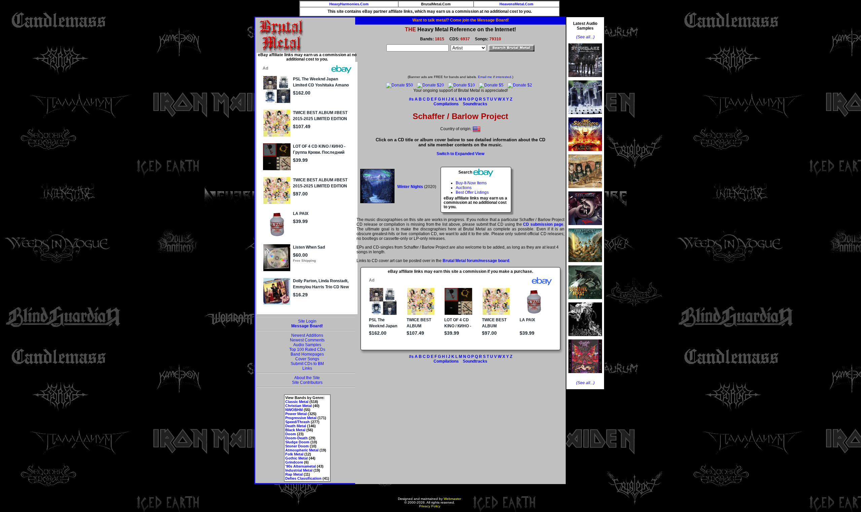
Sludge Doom (297, 442)
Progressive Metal (300, 418)
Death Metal (295, 426)
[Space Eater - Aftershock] (585, 264)
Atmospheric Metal (302, 450)
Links (307, 368)
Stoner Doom (297, 446)
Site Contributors (307, 382)
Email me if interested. (495, 77)
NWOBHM (294, 410)
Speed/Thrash (297, 422)
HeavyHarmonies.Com (349, 4)
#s (411, 99)
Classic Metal (296, 402)
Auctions (464, 187)
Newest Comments (307, 340)
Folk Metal (294, 454)
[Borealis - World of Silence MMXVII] (585, 116)
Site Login (307, 321)
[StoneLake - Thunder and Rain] (585, 79)
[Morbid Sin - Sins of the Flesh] (585, 375)
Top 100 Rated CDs (307, 349)
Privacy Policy (429, 506)
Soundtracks (475, 104)
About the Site (307, 377)
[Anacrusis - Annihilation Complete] (585, 190)
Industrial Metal (298, 470)
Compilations (446, 104)
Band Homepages (307, 354)
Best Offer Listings (472, 192)
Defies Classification (303, 478)
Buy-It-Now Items (471, 183)
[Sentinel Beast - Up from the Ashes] (585, 301)
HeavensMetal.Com (516, 4)
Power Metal (296, 414)
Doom (290, 434)
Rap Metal (294, 474)
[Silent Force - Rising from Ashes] (585, 153)
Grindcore (294, 462)
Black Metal (295, 430)
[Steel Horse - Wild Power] (585, 227)
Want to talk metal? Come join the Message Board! (460, 20)
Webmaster (452, 499)
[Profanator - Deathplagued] (585, 338)
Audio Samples (307, 344)
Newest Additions (307, 335)
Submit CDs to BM (307, 363)
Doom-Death (296, 438)
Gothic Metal (296, 458)
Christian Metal (298, 406)
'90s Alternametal (300, 466)
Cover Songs (307, 359)
